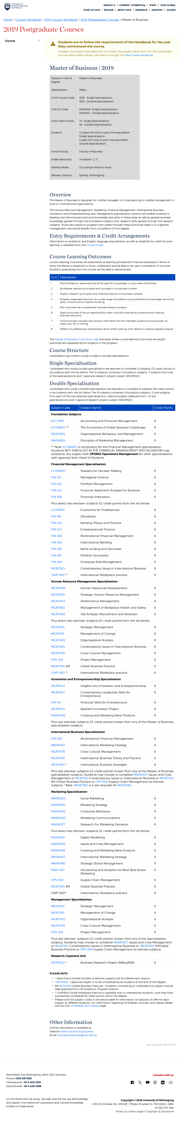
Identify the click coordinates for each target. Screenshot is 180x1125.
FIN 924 (56, 490)
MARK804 (58, 440)
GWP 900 (58, 575)
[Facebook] (132, 1082)
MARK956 (58, 715)
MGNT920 (58, 640)
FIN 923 (56, 484)
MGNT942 (58, 686)
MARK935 (58, 805)
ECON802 (58, 427)
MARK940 (58, 818)
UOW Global (168, 5)
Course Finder (94, 244)
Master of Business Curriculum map (76, 339)
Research (141, 10)
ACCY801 (57, 421)
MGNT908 (58, 588)
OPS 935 (57, 659)
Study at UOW (91, 10)
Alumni (171, 10)
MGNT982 (58, 758)
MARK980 (58, 863)
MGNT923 (58, 568)
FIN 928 (56, 536)
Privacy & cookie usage (129, 1111)
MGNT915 (57, 633)
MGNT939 (58, 666)
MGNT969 (58, 614)
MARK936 (58, 811)
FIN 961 (56, 516)
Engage (108, 10)
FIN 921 (56, 477)
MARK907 (141, 774)
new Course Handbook (139, 55)
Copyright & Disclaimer (160, 1111)
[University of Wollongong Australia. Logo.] (16, 7)
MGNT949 (58, 601)
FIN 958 (56, 497)
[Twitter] (140, 1082)
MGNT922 (58, 962)
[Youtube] (147, 1082)
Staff (152, 5)
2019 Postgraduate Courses (100, 19)
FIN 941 (56, 702)
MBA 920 (57, 870)
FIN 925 (56, 523)
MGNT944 (58, 692)
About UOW (124, 10)
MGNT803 (58, 434)
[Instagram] (155, 1082)
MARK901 (58, 837)
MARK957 (58, 745)
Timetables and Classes (84, 1005)
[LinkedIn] (162, 1082)
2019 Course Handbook (60, 19)
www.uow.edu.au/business (77, 1031)
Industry (157, 10)
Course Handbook (28, 19)
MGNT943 (58, 709)
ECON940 (58, 471)
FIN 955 (56, 542)
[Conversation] (170, 1082)
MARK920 (58, 798)
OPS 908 (101, 781)
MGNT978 (58, 653)
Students (131, 5)
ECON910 (58, 510)
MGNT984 (58, 764)
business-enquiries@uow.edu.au (77, 1035)
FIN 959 (56, 562)
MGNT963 (58, 607)
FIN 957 (56, 555)
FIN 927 (56, 529)
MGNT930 (58, 594)
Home (8, 19)
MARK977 (58, 824)
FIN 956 (56, 549)
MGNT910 (58, 627)
